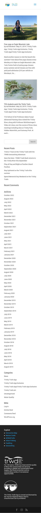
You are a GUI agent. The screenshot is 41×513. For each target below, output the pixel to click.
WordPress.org (9, 417)
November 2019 (10, 304)
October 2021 (9, 223)
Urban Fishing (11, 440)
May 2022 (7, 206)
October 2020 (9, 265)
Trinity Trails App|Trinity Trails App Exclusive (20, 387)
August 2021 (8, 230)
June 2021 (8, 237)
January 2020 (9, 297)
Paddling (9, 443)
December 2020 (9, 258)
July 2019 (7, 314)
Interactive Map (11, 433)
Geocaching (10, 446)
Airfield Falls (10, 438)
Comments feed (10, 413)
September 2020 (10, 269)
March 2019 (8, 325)
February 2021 (9, 251)
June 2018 (8, 353)
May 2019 (7, 321)
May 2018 (7, 356)
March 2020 (8, 290)
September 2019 (10, 311)
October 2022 (9, 195)
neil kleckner (10, 46)
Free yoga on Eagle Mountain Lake (17, 44)
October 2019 (9, 307)
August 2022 (8, 199)
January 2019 (9, 332)
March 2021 (8, 248)
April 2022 (8, 209)
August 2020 (8, 272)
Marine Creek (10, 435)
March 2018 (8, 363)
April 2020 (8, 286)
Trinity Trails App (10, 380)
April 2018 (8, 360)
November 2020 (10, 262)
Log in (6, 406)
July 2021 (7, 234)
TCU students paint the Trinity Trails (17, 104)
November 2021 (10, 220)
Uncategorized (9, 394)
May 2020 (7, 283)
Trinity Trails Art (10, 390)
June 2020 (8, 279)
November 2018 (10, 339)
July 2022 (7, 202)
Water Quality (9, 397)
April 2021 (8, 244)
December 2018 (9, 335)
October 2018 (9, 342)
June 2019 (8, 318)
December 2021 (9, 216)
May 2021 (7, 241)
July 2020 (7, 276)
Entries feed (8, 410)
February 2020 (9, 293)
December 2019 (9, 300)
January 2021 (9, 255)
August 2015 (8, 367)
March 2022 (8, 213)
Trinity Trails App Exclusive (17, 49)
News (6, 376)
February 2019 (9, 328)
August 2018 (8, 346)
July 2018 (7, 349)
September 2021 (10, 227)
